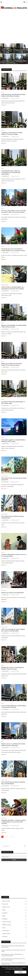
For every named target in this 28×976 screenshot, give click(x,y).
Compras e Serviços (14, 901)
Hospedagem (14, 918)
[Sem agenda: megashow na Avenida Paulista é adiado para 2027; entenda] (14, 426)
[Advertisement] (14, 29)
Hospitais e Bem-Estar (14, 921)
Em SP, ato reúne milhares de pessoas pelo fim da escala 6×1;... (21, 61)
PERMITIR (20, 972)
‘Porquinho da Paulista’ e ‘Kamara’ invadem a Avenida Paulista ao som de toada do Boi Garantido (13, 822)
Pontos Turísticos (14, 930)
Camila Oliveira (6, 98)
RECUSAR (8, 972)
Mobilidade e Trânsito (14, 924)
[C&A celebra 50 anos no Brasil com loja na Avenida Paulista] (14, 503)
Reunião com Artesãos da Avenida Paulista (12, 592)
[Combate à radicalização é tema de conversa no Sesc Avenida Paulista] (14, 541)
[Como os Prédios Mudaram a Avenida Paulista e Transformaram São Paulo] (14, 692)
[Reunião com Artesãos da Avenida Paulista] (14, 579)
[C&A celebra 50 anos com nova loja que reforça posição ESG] (14, 465)
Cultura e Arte (14, 904)
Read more (3, 105)
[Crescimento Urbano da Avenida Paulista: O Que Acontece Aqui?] (14, 388)
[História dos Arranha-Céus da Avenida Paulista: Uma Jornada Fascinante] (14, 350)
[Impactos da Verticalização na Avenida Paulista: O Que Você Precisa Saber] (14, 312)
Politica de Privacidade (17, 968)
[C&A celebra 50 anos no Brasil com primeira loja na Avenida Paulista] (14, 769)
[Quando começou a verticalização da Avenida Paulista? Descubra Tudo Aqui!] (14, 730)
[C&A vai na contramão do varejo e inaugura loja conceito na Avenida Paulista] (14, 616)
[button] (2, 54)
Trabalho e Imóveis (14, 933)
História (14, 915)
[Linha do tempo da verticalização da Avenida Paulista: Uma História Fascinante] (14, 81)
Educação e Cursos (14, 907)
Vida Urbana (14, 936)
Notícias (14, 927)
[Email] (24, 2)
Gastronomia (14, 912)
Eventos (14, 909)
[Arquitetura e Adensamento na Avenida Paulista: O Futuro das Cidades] (14, 119)
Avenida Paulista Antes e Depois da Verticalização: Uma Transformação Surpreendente (7, 61)
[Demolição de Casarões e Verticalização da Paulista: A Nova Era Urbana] (14, 654)
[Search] (26, 2)
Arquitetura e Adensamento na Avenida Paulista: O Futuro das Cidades (21, 51)
